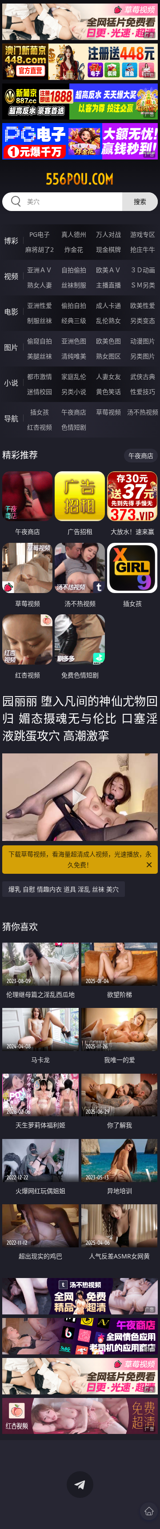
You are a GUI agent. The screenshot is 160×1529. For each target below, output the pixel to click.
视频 (11, 276)
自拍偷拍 (73, 270)
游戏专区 (142, 234)
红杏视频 (39, 427)
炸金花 (73, 249)
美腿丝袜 (39, 356)
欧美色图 (108, 341)
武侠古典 (142, 376)
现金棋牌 (108, 249)
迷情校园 (39, 391)
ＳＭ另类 (142, 285)
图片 (11, 347)
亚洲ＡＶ (39, 270)
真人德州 (73, 234)
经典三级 (73, 320)
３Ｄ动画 (142, 270)
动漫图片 (142, 341)
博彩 (11, 241)
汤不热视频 (142, 412)
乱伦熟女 (108, 320)
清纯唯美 (73, 356)
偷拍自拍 (73, 305)
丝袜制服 (73, 285)
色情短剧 (73, 427)
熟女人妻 (39, 285)
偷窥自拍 (39, 341)
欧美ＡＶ (108, 270)
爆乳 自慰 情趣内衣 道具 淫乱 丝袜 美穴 (63, 889)
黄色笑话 (108, 391)
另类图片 (142, 356)
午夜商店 (73, 412)
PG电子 (39, 234)
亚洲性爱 (39, 305)
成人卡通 (108, 305)
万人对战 (108, 234)
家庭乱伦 (73, 376)
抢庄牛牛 (142, 249)
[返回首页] (149, 1511)
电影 (11, 312)
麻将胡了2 (39, 249)
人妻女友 (108, 376)
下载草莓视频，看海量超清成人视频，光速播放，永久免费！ (80, 859)
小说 (11, 383)
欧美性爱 (142, 305)
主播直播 (108, 285)
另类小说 (73, 391)
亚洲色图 (73, 341)
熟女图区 (108, 356)
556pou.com (80, 179)
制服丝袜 (39, 320)
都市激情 (39, 376)
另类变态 (142, 320)
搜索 (140, 201)
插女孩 (39, 412)
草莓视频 (108, 412)
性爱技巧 (142, 391)
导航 (11, 418)
